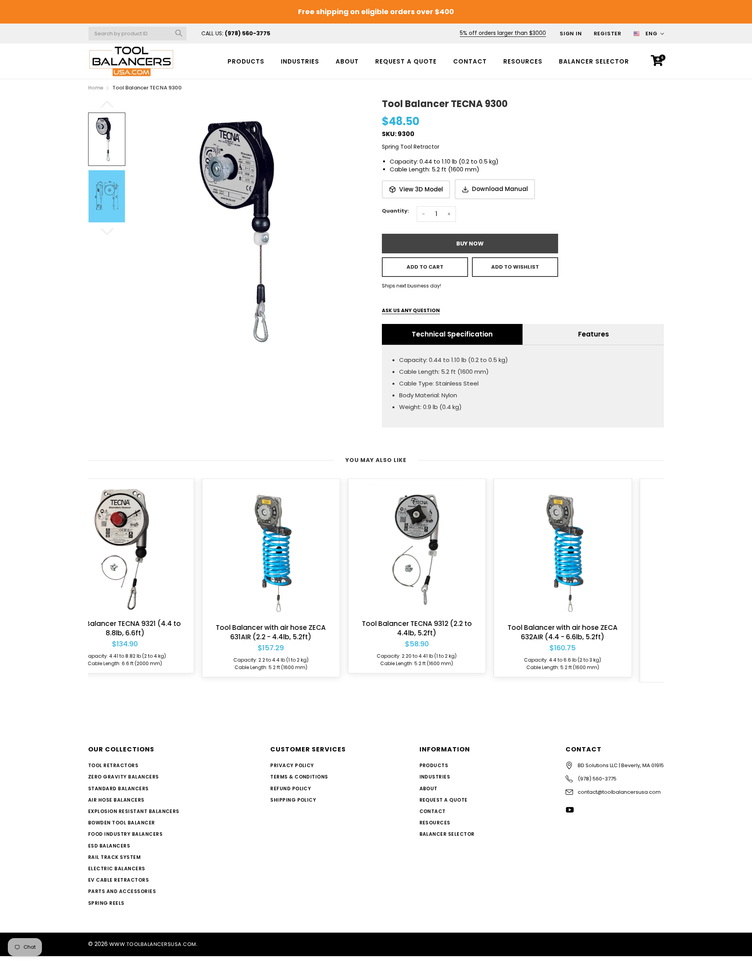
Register (608, 33)
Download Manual (500, 189)
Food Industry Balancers (125, 834)
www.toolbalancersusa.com (152, 944)
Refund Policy (290, 788)
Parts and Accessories (122, 891)
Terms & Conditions (299, 776)
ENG (651, 33)
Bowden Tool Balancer (121, 822)
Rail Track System (114, 857)
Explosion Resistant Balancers (133, 811)
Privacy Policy (292, 765)
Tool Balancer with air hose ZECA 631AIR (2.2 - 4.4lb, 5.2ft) (157, 632)
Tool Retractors (113, 765)
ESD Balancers (109, 845)
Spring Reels (106, 903)
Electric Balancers (116, 868)
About (347, 61)
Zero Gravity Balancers (123, 776)
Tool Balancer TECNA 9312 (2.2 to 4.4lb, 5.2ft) (303, 628)
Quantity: (395, 211)
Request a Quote (406, 61)
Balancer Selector (594, 61)
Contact (470, 61)
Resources (522, 61)
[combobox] (137, 33)
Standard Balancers (118, 788)
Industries (300, 61)
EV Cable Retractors (118, 880)
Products (246, 61)
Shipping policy (293, 800)
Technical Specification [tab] (452, 334)
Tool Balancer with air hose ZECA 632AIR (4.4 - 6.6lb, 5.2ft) (449, 632)
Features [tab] (593, 334)
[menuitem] (246, 61)
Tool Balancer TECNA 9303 (595, 642)
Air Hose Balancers (116, 800)
